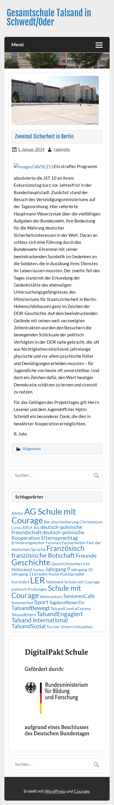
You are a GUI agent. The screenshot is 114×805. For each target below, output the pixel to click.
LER (37, 580)
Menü (17, 44)
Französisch (65, 548)
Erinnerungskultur (28, 542)
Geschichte (30, 562)
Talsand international (39, 620)
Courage (81, 791)
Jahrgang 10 (82, 569)
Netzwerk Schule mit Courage (73, 581)
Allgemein (32, 448)
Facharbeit (53, 543)
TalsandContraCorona (71, 608)
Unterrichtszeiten (77, 626)
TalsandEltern (23, 614)
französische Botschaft (43, 555)
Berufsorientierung (61, 521)
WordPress (55, 791)
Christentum (91, 521)
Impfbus (38, 570)
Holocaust (21, 569)
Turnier (53, 626)
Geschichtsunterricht (70, 563)
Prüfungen (37, 589)
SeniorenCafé (78, 596)
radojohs (62, 149)
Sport (41, 601)
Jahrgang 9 (57, 569)
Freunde (86, 555)
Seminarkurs (51, 596)
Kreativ (41, 573)
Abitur (17, 513)
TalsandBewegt (30, 607)
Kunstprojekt (72, 573)
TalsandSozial (28, 625)
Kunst (54, 573)
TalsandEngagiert (60, 614)
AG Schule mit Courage (43, 515)
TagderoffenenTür (67, 602)
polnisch (19, 589)
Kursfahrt (20, 581)
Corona (16, 528)
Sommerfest (22, 602)
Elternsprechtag (59, 538)
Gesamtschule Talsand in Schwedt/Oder (49, 17)
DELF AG (31, 527)
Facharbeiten (74, 542)
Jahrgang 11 (22, 573)
